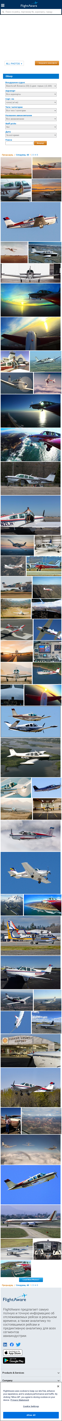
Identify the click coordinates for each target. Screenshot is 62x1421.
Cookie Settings (31, 1406)
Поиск (8, 140)
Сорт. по (9, 99)
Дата (8, 132)
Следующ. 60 (22, 155)
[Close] (58, 1386)
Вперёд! (40, 143)
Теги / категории (14, 107)
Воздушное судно (15, 82)
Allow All (31, 1415)
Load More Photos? (31, 1280)
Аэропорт (10, 91)
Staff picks (10, 123)
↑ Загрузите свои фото (47, 63)
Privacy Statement (19, 1400)
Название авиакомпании (18, 115)
